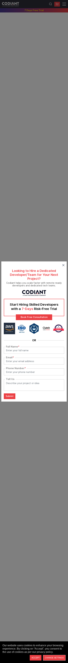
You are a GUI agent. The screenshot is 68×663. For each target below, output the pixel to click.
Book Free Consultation (34, 317)
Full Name (12, 347)
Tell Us (10, 379)
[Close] (63, 264)
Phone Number (16, 368)
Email (10, 357)
